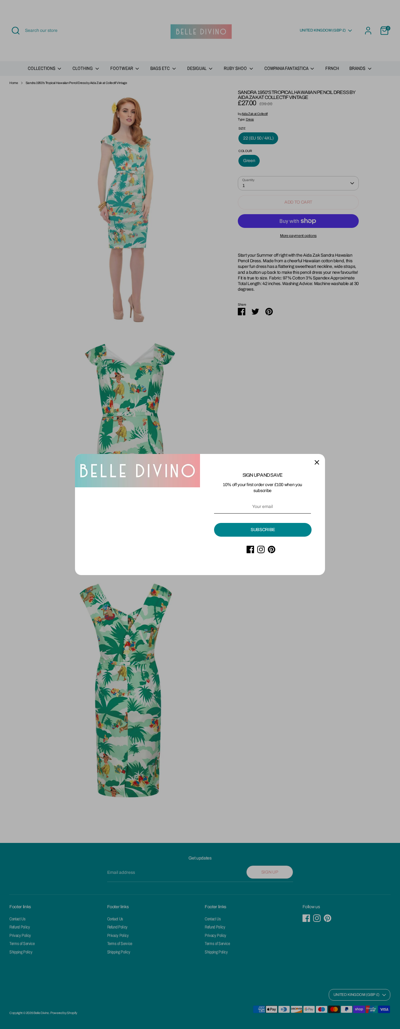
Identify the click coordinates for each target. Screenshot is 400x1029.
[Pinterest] (271, 549)
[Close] (317, 462)
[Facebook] (250, 549)
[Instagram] (261, 549)
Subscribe (263, 529)
